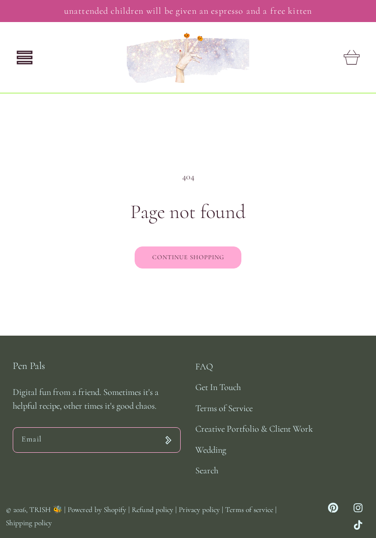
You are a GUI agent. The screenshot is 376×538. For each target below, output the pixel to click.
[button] (24, 57)
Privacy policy (200, 509)
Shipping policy (29, 522)
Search (206, 470)
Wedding (210, 449)
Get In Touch (218, 387)
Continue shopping (188, 257)
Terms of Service (224, 408)
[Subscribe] (168, 440)
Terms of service (250, 509)
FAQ (204, 366)
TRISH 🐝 (45, 509)
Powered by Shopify (97, 509)
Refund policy (153, 509)
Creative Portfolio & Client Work (254, 428)
